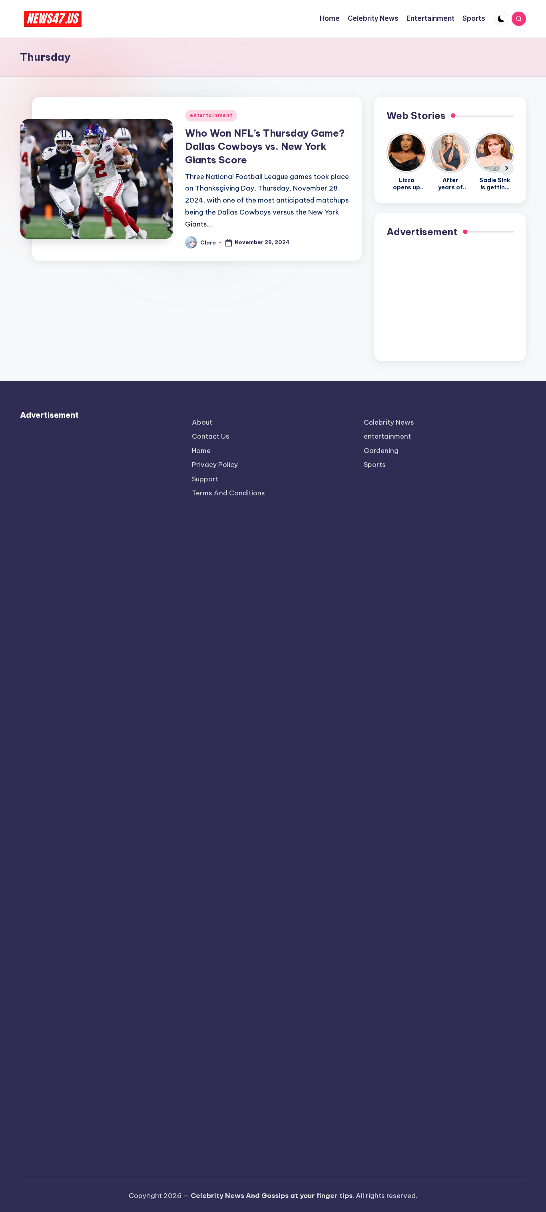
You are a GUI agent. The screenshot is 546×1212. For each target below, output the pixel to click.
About (202, 422)
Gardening (381, 450)
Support (205, 479)
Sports (375, 464)
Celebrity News (389, 422)
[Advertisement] (450, 299)
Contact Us (210, 436)
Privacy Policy (215, 464)
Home (201, 450)
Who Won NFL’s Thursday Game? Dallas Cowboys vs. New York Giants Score (265, 146)
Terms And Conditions (228, 493)
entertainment (211, 115)
